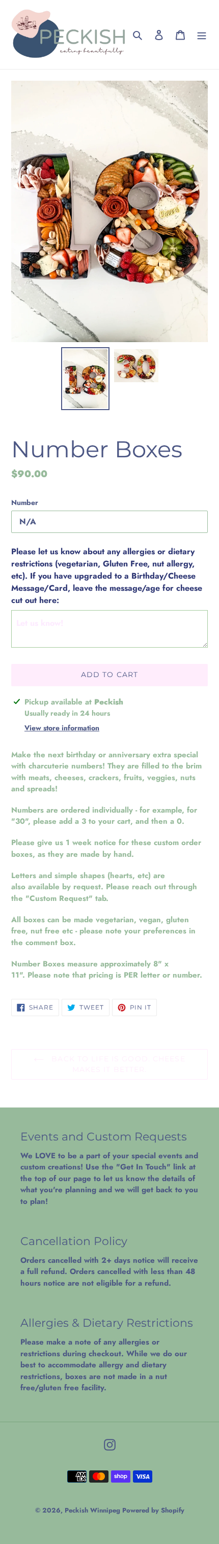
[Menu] (201, 34)
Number (24, 502)
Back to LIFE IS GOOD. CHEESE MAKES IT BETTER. (117, 1064)
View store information (61, 728)
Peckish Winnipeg (93, 1510)
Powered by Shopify (153, 1510)
